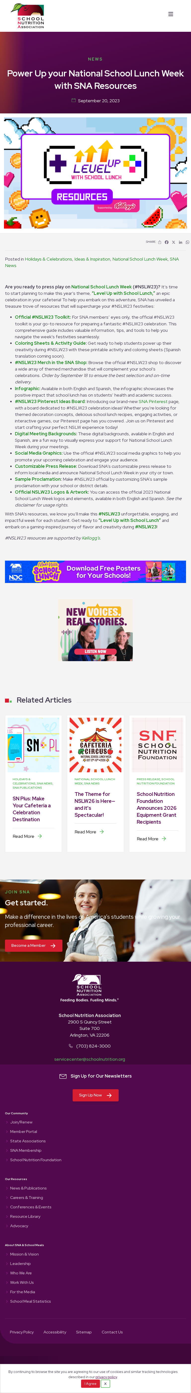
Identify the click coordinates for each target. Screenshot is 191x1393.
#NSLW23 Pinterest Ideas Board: (50, 401)
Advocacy (19, 1226)
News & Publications (28, 1188)
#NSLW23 (109, 514)
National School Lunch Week (140, 259)
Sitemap (84, 1332)
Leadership (20, 1264)
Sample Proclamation (38, 479)
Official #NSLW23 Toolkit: (43, 317)
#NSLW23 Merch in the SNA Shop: (51, 362)
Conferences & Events (30, 1207)
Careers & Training (26, 1198)
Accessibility (55, 1332)
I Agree (90, 1383)
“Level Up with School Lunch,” (123, 293)
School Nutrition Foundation (35, 1160)
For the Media (22, 1292)
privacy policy (106, 1376)
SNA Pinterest (153, 401)
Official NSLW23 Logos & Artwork (51, 492)
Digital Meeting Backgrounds (45, 434)
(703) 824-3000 (93, 1046)
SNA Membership (26, 1151)
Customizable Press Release (45, 466)
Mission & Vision (24, 1254)
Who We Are (21, 1273)
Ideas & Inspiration (92, 259)
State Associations (28, 1141)
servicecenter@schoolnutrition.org (89, 1059)
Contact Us (112, 1332)
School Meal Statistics (30, 1301)
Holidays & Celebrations (48, 259)
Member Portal (23, 1132)
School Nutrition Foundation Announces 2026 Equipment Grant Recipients (157, 808)
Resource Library (25, 1217)
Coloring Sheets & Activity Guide (50, 343)
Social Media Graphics (38, 453)
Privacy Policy (22, 1332)
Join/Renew (21, 1122)
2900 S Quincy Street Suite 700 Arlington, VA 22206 (90, 1028)
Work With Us (22, 1283)
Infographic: (27, 388)
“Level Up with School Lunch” (129, 520)
